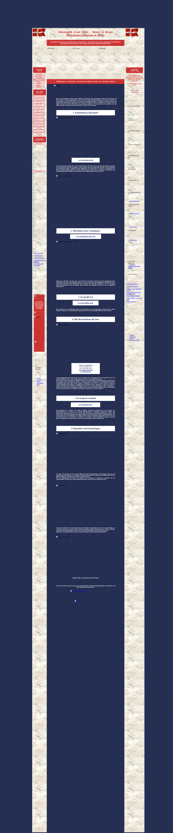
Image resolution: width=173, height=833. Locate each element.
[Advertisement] (86, 13)
